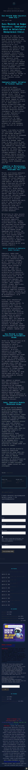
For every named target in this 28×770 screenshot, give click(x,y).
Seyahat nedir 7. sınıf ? (8, 590)
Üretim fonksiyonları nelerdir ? (10, 583)
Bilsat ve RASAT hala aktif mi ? (10, 616)
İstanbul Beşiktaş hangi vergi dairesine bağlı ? (13, 576)
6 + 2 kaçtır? (5, 544)
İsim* (3, 517)
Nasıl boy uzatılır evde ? (8, 603)
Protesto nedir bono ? (7, 596)
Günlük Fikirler (14, 8)
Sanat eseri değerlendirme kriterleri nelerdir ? (14, 593)
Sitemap (2, 559)
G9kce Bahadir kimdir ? (7, 481)
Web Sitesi (4, 530)
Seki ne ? (4, 611)
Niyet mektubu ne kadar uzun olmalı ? (11, 620)
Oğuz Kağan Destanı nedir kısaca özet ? (11, 600)
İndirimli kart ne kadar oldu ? (9, 579)
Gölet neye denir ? (20, 481)
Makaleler (10, 472)
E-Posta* (4, 524)
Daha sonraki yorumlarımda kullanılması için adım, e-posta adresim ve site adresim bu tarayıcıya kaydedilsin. (13, 540)
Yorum (3, 502)
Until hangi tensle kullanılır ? (9, 586)
